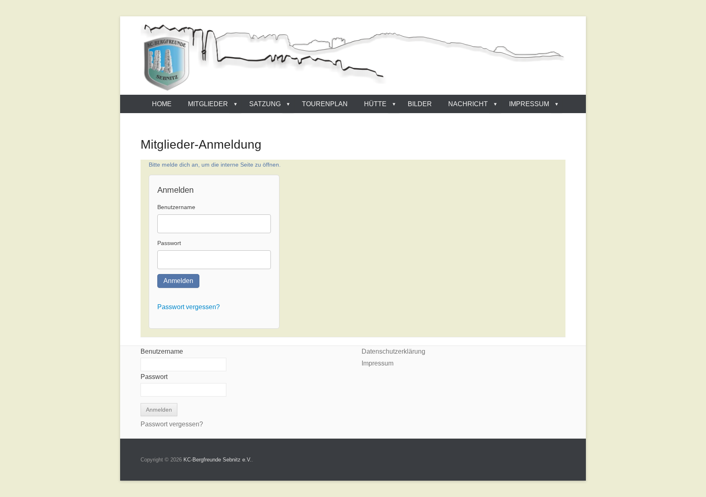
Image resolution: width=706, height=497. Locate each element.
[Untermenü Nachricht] (495, 104)
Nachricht (468, 103)
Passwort (169, 243)
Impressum (529, 103)
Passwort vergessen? (188, 306)
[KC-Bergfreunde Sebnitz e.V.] (353, 58)
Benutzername (176, 207)
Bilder (420, 103)
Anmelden (178, 280)
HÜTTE (375, 103)
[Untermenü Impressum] (556, 104)
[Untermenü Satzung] (288, 104)
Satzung (265, 103)
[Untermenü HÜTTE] (394, 104)
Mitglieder (208, 103)
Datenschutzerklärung (393, 351)
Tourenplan (325, 103)
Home (162, 103)
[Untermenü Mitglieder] (235, 104)
